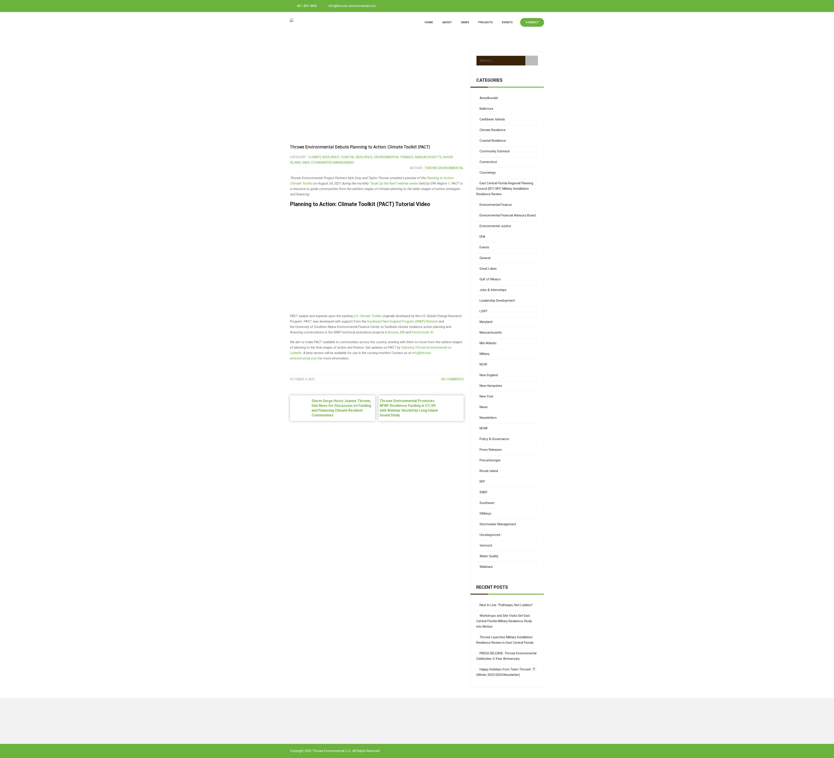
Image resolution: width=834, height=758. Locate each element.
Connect (532, 22)
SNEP (305, 163)
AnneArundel (489, 98)
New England (489, 375)
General (485, 258)
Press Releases (491, 450)
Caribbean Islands (492, 119)
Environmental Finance (394, 157)
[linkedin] (521, 5)
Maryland (486, 322)
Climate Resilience (323, 157)
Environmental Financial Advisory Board (508, 215)
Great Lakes (488, 269)
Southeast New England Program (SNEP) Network (402, 321)
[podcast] (540, 5)
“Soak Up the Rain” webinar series (393, 183)
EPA (482, 237)
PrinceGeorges (490, 460)
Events (507, 22)
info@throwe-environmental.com (352, 6)
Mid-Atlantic (488, 343)
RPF (482, 482)
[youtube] (530, 5)
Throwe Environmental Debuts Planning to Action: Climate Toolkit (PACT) (360, 147)
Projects (485, 22)
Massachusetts (428, 157)
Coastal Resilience (357, 157)
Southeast (487, 503)
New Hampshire (491, 386)
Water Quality (489, 556)
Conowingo (488, 173)
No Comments (452, 379)
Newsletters (488, 418)
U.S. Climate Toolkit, (368, 316)
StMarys (485, 513)
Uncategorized (490, 535)
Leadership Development (497, 301)
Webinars (486, 567)
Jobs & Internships (493, 290)
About (447, 22)
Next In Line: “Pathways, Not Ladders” (506, 605)
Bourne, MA (396, 332)
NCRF (484, 364)
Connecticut (488, 162)
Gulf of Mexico (490, 279)
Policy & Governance (494, 439)
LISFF (484, 311)
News (465, 22)
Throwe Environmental (444, 168)
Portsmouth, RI (422, 332)
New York (486, 396)
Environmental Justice (495, 226)
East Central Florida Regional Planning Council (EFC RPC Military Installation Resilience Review (504, 188)
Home (429, 22)
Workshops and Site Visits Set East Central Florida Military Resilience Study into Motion (504, 621)
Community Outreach (495, 151)
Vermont (486, 545)
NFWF (484, 428)
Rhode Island (489, 471)
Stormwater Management (332, 163)
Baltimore (486, 109)
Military (485, 354)
